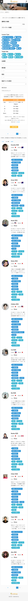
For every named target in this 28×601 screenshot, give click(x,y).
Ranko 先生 (14, 433)
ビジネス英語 (6, 40)
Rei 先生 (13, 393)
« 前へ (8, 133)
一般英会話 (18, 37)
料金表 (18, 122)
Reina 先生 (14, 261)
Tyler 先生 (14, 517)
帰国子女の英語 (7, 45)
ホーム (2, 12)
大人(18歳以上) (19, 57)
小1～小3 (11, 54)
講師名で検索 (5, 21)
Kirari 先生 (14, 180)
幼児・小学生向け (16, 40)
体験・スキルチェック (8, 37)
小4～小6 (18, 54)
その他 (19, 48)
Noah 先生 (14, 220)
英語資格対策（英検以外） (9, 48)
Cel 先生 (13, 350)
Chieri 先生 (14, 474)
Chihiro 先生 (15, 304)
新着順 (12, 141)
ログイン (26, 2)
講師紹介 (7, 12)
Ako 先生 (14, 552)
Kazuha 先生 (15, 145)
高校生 (11, 57)
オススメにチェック (7, 90)
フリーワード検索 (6, 27)
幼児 (5, 54)
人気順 (2, 141)
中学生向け (6, 42)
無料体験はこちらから (16, 598)
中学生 (5, 57)
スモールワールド (14, 1)
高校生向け (14, 42)
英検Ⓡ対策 (16, 45)
